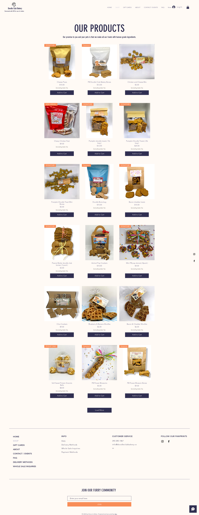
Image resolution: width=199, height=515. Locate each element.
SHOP (15, 441)
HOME (16, 436)
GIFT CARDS (19, 445)
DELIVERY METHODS (23, 462)
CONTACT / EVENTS (22, 453)
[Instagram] (194, 254)
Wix (116, 514)
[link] (187, 7)
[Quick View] (137, 61)
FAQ (15, 458)
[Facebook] (194, 261)
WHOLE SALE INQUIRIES (23, 466)
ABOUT (16, 449)
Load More (99, 410)
